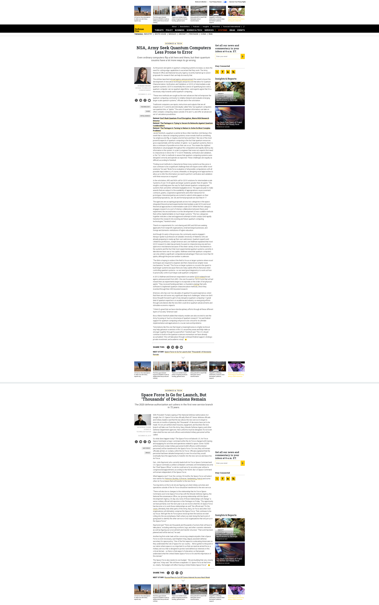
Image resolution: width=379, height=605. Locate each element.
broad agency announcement (182, 79)
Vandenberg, (192, 479)
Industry (148, 34)
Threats (159, 30)
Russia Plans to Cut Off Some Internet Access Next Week (187, 577)
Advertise (216, 26)
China (203, 34)
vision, (155, 509)
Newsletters (185, 26)
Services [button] (209, 30)
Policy (169, 30)
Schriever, (183, 479)
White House (160, 34)
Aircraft (183, 34)
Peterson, (168, 479)
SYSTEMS (222, 30)
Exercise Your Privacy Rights (237, 2)
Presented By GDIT (221, 102)
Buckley (175, 479)
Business (179, 30)
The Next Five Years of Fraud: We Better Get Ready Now (229, 123)
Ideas (232, 30)
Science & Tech (194, 30)
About (174, 26)
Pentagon (193, 34)
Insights (206, 26)
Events (241, 30)
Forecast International (231, 26)
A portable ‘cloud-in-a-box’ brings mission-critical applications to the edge (227, 98)
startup (196, 284)
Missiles (172, 34)
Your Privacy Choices (215, 2)
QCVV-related (200, 277)
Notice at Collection (200, 2)
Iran (210, 34)
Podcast (196, 26)
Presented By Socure (223, 127)
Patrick (200, 479)
